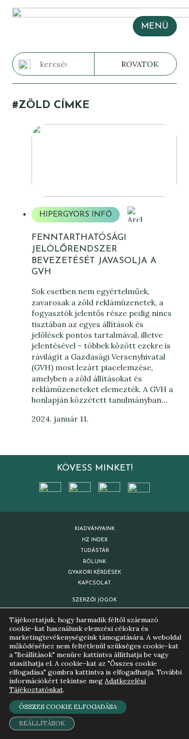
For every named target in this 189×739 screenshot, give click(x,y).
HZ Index (95, 540)
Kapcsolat (94, 583)
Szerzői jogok (94, 600)
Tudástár (94, 550)
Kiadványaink (95, 529)
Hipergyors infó (75, 215)
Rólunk (94, 562)
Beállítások (42, 723)
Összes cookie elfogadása (68, 707)
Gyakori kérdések (94, 572)
